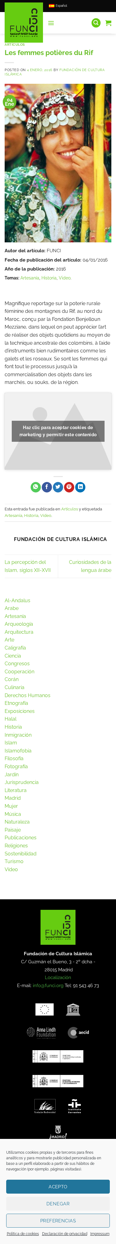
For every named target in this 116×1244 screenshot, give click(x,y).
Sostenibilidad (21, 854)
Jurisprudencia (22, 782)
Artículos (15, 44)
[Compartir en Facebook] (47, 487)
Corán (12, 679)
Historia (49, 277)
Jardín (12, 775)
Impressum (100, 1234)
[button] (51, 23)
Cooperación (19, 672)
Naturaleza (17, 822)
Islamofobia (18, 751)
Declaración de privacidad (64, 1234)
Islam (11, 743)
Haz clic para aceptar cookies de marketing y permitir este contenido (58, 431)
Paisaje (13, 830)
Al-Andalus (17, 600)
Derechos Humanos (27, 695)
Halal (10, 719)
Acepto (58, 1187)
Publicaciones (21, 838)
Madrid (13, 798)
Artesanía (29, 277)
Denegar (58, 1204)
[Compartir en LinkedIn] (80, 487)
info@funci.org (48, 985)
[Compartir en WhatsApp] (36, 487)
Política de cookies (23, 1234)
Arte (9, 640)
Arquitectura (19, 632)
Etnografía (16, 703)
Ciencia (13, 656)
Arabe (12, 608)
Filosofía (14, 758)
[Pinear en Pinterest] (69, 487)
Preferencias (58, 1221)
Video (65, 277)
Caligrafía (15, 648)
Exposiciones (20, 711)
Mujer (11, 806)
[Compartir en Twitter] (58, 487)
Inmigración (18, 735)
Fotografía (16, 766)
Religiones (16, 846)
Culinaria (14, 687)
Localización (58, 977)
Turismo (14, 861)
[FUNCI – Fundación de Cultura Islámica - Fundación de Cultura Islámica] (24, 22)
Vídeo (11, 869)
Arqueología (19, 624)
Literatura (16, 790)
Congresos (17, 664)
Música (13, 814)
